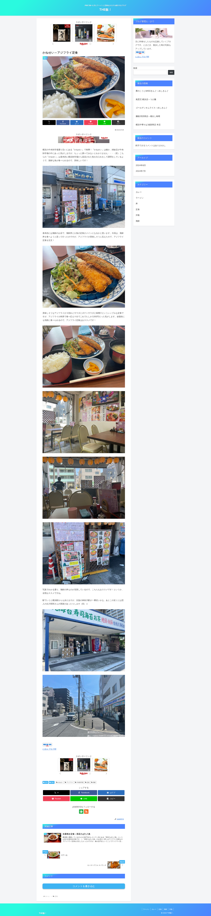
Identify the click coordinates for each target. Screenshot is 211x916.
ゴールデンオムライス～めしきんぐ (151, 108)
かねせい (60, 782)
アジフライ (70, 782)
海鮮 (52, 782)
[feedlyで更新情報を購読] (81, 811)
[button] (118, 122)
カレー (154, 909)
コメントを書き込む (84, 886)
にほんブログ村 (49, 749)
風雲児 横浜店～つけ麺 (146, 99)
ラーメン (146, 909)
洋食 (170, 909)
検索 (135, 68)
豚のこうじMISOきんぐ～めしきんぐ (152, 91)
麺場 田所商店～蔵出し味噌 (148, 116)
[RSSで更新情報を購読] (86, 811)
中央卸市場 (80, 782)
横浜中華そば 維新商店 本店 (148, 124)
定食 (46, 782)
